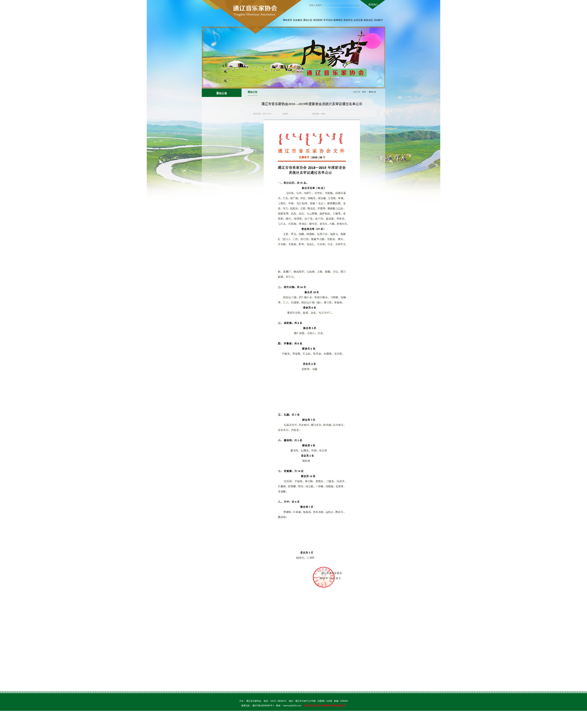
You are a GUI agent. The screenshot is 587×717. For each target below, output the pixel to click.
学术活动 (327, 20)
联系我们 (373, 4)
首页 (364, 92)
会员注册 (358, 20)
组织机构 (317, 20)
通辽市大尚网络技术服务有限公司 (330, 705)
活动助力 (378, 20)
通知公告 (307, 20)
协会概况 (297, 20)
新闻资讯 (338, 20)
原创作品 (348, 20)
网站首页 (287, 20)
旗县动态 (368, 20)
